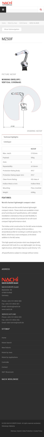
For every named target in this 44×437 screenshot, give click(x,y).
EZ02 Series (23, 23)
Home (4, 23)
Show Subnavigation (11, 29)
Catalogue (7, 142)
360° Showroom (7, 372)
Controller (5, 362)
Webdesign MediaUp (8, 426)
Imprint (19, 431)
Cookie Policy (38, 431)
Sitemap (13, 431)
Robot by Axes (12, 23)
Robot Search (7, 343)
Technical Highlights (11, 137)
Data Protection (28, 431)
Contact (5, 367)
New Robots (6, 347)
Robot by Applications (10, 357)
